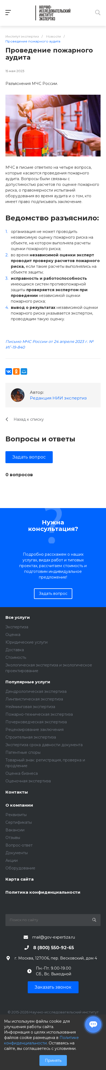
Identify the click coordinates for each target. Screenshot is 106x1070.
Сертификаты (18, 822)
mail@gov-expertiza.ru (53, 937)
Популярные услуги (27, 682)
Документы (16, 852)
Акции (11, 860)
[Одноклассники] (16, 371)
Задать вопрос (29, 457)
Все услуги (17, 617)
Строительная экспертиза (30, 737)
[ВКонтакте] (8, 371)
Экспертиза (16, 627)
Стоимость (15, 657)
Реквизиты (16, 814)
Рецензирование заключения (34, 729)
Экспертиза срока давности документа (44, 744)
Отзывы (12, 837)
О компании (19, 805)
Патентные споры (22, 752)
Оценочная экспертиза (28, 781)
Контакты (16, 792)
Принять (53, 1060)
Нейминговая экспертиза (30, 706)
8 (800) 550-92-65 (53, 947)
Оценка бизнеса (21, 773)
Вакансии (14, 830)
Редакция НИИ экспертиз (58, 398)
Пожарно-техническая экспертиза (39, 714)
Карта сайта (19, 879)
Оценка (12, 634)
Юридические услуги (26, 642)
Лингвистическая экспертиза (34, 699)
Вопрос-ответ (19, 845)
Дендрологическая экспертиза (36, 691)
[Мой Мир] (24, 371)
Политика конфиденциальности (42, 892)
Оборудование (20, 868)
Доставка (14, 649)
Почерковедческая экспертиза (36, 722)
